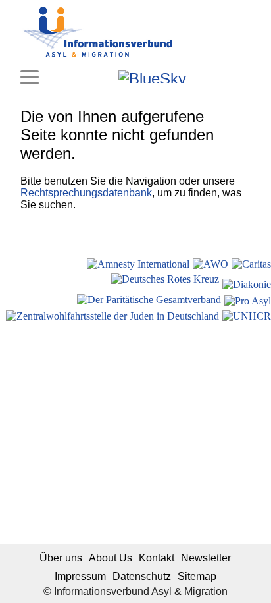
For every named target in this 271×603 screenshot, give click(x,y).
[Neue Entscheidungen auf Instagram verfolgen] (107, 76)
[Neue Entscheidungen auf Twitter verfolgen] (197, 76)
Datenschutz (141, 576)
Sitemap (197, 576)
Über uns (60, 557)
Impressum (80, 576)
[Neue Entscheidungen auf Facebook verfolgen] (89, 76)
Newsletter (206, 557)
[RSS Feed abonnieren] (233, 76)
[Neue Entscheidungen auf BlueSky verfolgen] (152, 76)
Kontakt (156, 557)
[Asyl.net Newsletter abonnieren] (215, 76)
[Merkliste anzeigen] (71, 76)
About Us (110, 557)
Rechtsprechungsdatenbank (86, 192)
